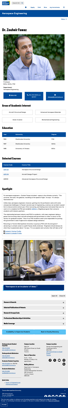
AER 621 (6, 169)
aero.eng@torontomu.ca (8, 350)
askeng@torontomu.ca (8, 357)
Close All (62, 296)
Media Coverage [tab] (9, 323)
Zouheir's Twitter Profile (13, 231)
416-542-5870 (6, 356)
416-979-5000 (6, 363)
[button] (26, 7)
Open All (54, 296)
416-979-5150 (6, 371)
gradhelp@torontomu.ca (8, 373)
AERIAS (34, 209)
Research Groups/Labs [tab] (12, 313)
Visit (39, 7)
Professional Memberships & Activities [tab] (17, 318)
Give (45, 7)
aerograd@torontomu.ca (9, 365)
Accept (4, 404)
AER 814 (6, 174)
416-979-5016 (6, 348)
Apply (33, 7)
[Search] (22, 3)
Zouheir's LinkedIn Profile (13, 233)
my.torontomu (55, 7)
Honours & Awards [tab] (10, 302)
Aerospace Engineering (14, 13)
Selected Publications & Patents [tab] (15, 307)
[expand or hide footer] (65, 391)
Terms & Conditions (53, 401)
